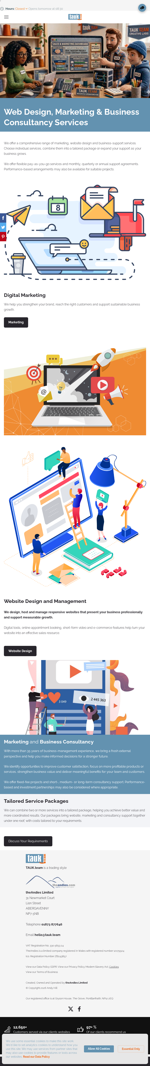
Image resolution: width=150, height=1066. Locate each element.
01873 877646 (51, 924)
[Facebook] (79, 1009)
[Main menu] (6, 17)
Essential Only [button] (131, 1048)
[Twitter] (71, 1009)
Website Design (23, 601)
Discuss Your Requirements (28, 841)
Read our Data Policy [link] (36, 1056)
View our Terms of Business (42, 972)
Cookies (114, 966)
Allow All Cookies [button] (99, 1048)
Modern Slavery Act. (97, 966)
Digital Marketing (25, 295)
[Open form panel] (142, 8)
